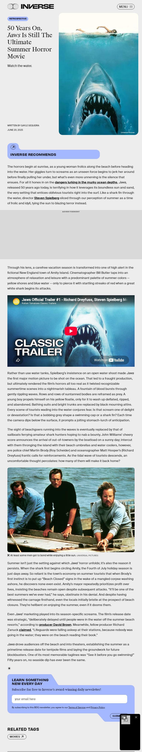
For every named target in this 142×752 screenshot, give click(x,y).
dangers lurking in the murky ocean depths (86, 182)
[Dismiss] (136, 717)
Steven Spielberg (46, 198)
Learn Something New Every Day (30, 681)
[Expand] (124, 717)
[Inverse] (37, 6)
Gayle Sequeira (30, 125)
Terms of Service (77, 707)
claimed (25, 630)
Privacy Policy (98, 707)
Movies (15, 736)
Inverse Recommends (33, 154)
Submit (117, 716)
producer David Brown (55, 625)
